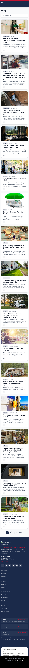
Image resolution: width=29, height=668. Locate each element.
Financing (3, 579)
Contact (3, 587)
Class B (3, 603)
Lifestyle (5, 71)
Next (20, 532)
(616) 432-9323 (22, 626)
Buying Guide (6, 278)
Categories (8, 15)
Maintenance (6, 36)
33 (16, 532)
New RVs (3, 573)
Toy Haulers (4, 608)
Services (3, 581)
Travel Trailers (5, 595)
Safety (4, 209)
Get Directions (4, 561)
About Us (3, 584)
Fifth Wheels (4, 597)
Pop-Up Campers (5, 611)
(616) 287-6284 (22, 632)
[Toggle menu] (26, 3)
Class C (3, 605)
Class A (3, 600)
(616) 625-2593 (22, 619)
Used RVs (3, 576)
